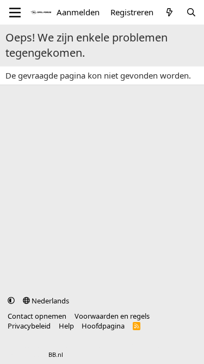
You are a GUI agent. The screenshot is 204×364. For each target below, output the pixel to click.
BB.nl (55, 354)
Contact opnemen (37, 316)
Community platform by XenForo (94, 346)
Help (66, 326)
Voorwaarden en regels (112, 316)
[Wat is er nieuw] (169, 12)
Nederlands (49, 301)
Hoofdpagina (103, 326)
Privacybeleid (29, 326)
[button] (11, 301)
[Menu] (15, 12)
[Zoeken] (191, 12)
